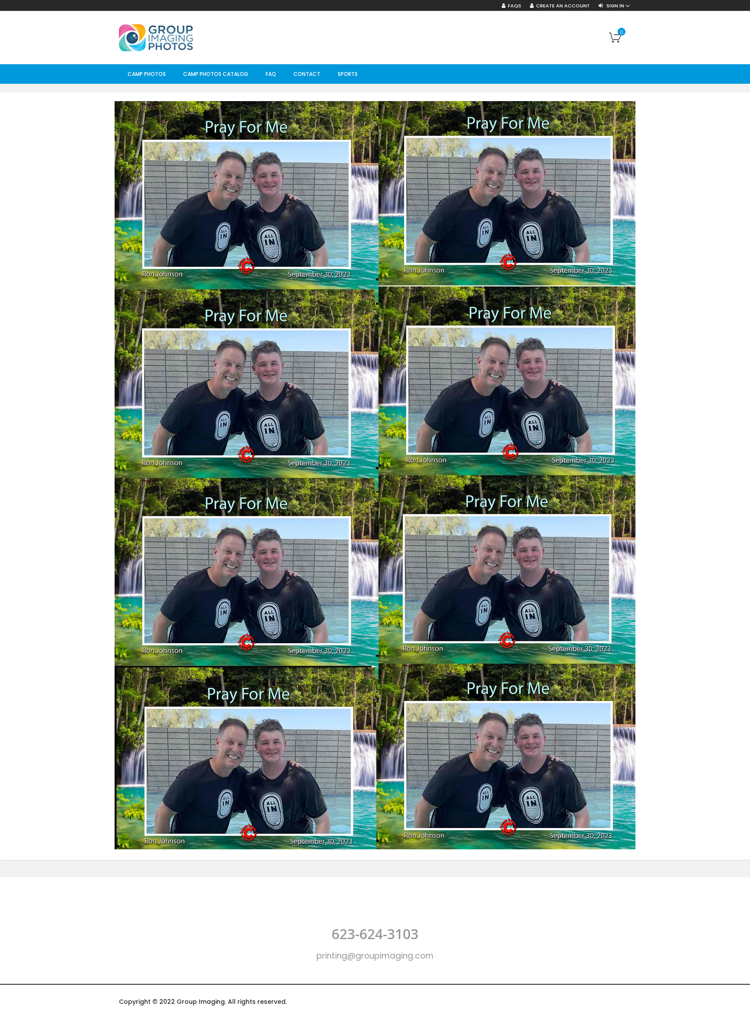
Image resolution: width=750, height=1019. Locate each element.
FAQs (514, 6)
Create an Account (563, 6)
